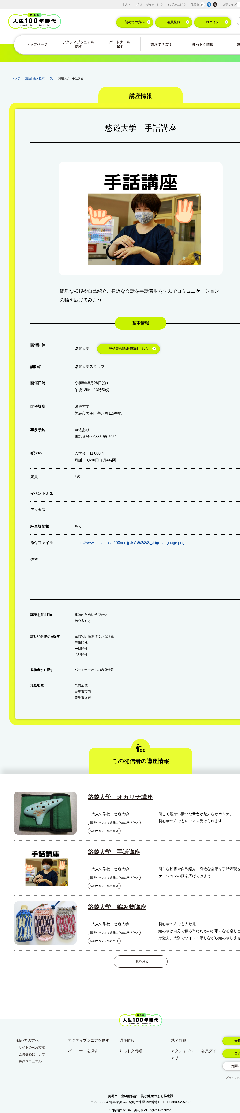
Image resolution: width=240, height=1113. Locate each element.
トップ (16, 78)
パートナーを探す (119, 44)
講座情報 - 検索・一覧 (39, 78)
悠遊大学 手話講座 (114, 852)
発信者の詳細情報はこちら (128, 348)
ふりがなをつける (151, 4)
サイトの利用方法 (32, 1047)
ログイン (212, 22)
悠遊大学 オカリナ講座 (120, 797)
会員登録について (32, 1054)
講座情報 (127, 1040)
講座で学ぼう (161, 44)
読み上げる (179, 4)
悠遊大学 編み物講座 (117, 907)
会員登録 (173, 22)
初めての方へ (135, 22)
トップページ (37, 44)
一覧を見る (140, 961)
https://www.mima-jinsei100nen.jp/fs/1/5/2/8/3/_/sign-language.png (129, 543)
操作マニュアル (30, 1061)
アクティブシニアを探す (78, 44)
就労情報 (178, 1040)
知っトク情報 (202, 44)
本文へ (126, 4)
